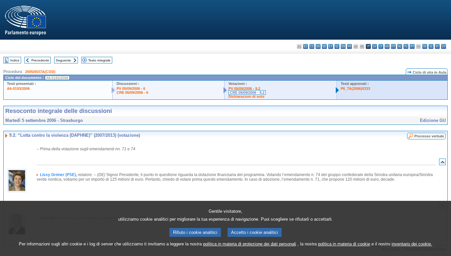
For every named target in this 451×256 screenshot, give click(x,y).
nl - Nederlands (399, 46)
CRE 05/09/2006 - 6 (132, 92)
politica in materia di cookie (344, 243)
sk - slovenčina (424, 46)
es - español (305, 46)
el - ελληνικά (336, 46)
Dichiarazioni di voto (246, 96)
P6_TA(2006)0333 (355, 89)
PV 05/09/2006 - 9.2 (244, 89)
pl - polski (405, 46)
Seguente (63, 60)
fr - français (349, 46)
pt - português (412, 46)
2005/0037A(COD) (40, 72)
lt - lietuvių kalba (380, 46)
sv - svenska (443, 46)
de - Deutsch (324, 46)
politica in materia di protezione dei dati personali (249, 243)
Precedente (40, 60)
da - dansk (318, 46)
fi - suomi (437, 46)
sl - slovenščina (431, 46)
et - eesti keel (330, 46)
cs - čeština (311, 46)
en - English (343, 46)
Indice (14, 60)
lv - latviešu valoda (374, 46)
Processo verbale (429, 136)
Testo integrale (99, 60)
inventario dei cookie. (412, 243)
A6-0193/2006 (18, 89)
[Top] (442, 163)
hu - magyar (387, 46)
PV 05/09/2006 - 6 (131, 89)
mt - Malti (393, 46)
